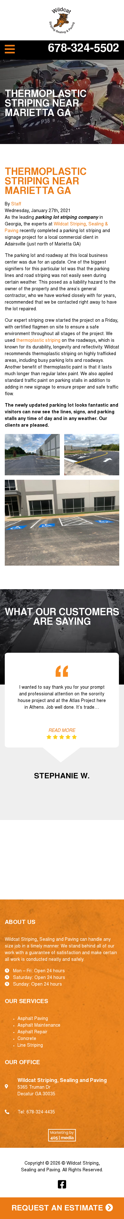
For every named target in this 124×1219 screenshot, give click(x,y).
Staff (16, 204)
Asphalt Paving (32, 1019)
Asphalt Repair (32, 1032)
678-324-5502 (83, 49)
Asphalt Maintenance (38, 1025)
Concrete (26, 1039)
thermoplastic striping (38, 341)
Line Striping (30, 1045)
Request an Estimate (58, 1209)
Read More (61, 731)
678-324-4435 (40, 1112)
